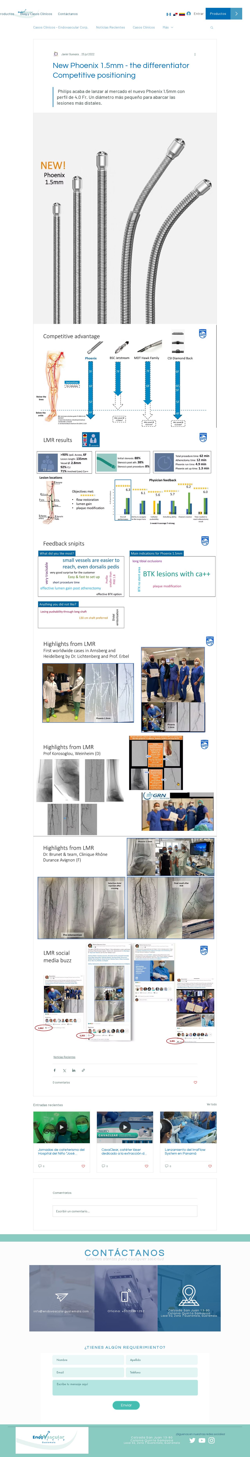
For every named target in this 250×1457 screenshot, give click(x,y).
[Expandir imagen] (125, 218)
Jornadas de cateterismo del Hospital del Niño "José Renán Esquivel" (61, 1151)
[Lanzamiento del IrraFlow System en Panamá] (188, 1127)
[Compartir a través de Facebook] (54, 1070)
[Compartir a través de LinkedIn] (74, 1070)
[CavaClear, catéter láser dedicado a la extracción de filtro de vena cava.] (125, 1127)
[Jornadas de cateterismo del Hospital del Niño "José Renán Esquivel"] (61, 1127)
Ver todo (212, 1104)
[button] (212, 27)
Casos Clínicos (144, 27)
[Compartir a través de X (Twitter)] (64, 1070)
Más (166, 27)
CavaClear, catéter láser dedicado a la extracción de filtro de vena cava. (124, 1151)
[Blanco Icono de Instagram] (211, 1440)
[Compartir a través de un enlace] (83, 1070)
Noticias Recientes (110, 27)
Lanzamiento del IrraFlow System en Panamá (185, 1151)
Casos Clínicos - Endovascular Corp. (60, 27)
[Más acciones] (195, 54)
